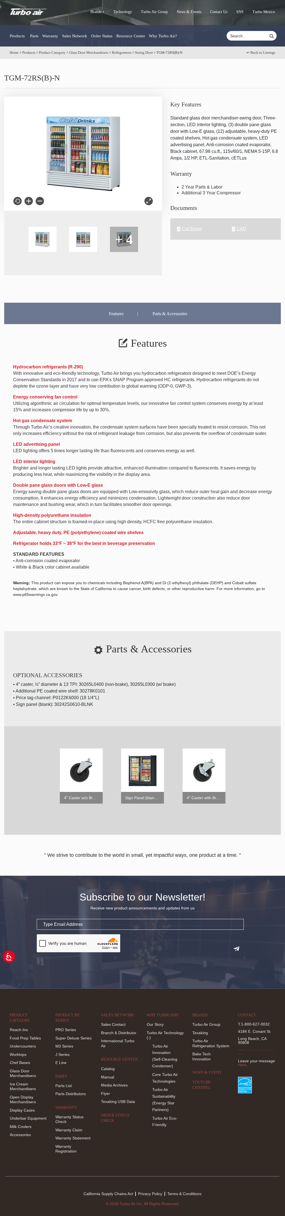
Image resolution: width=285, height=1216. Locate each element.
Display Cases (22, 1110)
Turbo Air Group (154, 12)
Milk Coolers (20, 1126)
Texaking (200, 1033)
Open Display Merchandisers (23, 1099)
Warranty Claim (68, 1130)
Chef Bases (20, 1062)
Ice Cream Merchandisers (23, 1086)
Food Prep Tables (25, 1038)
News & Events (189, 12)
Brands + (97, 12)
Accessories (20, 1134)
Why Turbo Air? (163, 36)
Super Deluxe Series (73, 1038)
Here (242, 1065)
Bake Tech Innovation (201, 1056)
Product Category (52, 52)
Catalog (108, 1068)
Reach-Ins (19, 1029)
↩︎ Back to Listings (261, 52)
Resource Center (130, 36)
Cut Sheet (192, 229)
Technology (123, 12)
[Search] (272, 36)
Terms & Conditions (184, 1193)
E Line (61, 1062)
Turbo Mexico (263, 12)
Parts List (63, 1085)
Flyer (105, 1093)
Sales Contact (113, 1024)
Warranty (50, 36)
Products (17, 36)
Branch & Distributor (118, 1033)
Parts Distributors (70, 1094)
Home (14, 52)
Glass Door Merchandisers (88, 52)
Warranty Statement (72, 1138)
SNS (240, 12)
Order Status (101, 36)
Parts (34, 36)
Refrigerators (121, 52)
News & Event (207, 1072)
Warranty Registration (66, 1149)
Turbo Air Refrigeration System (210, 1043)
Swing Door (144, 52)
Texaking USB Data (118, 1101)
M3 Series (64, 1046)
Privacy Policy (150, 1193)
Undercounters (23, 1046)
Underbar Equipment (28, 1118)
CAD (241, 229)
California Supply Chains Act (108, 1193)
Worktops (18, 1054)
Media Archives (114, 1085)
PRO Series (65, 1029)
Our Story (155, 1024)
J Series (62, 1054)
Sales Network (74, 36)
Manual (107, 1077)
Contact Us (218, 12)
